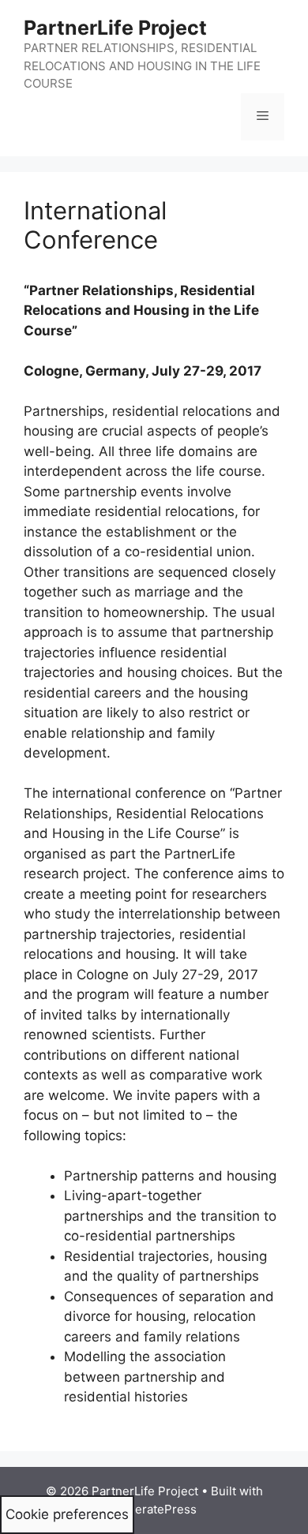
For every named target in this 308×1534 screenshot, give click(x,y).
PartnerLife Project (115, 27)
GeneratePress (154, 1509)
